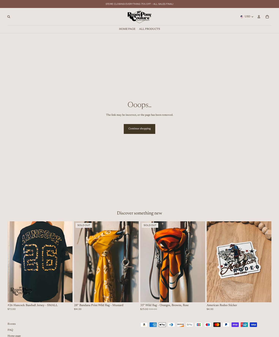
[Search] (9, 17)
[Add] (66, 296)
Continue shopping (139, 128)
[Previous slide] (13, 262)
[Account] (259, 17)
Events (12, 324)
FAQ (10, 330)
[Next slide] (67, 262)
